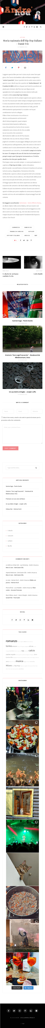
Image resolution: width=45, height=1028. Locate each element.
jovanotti (26, 651)
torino (9, 646)
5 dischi (10, 530)
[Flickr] (36, 1011)
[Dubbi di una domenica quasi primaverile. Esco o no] (22, 802)
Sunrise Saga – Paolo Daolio (22, 321)
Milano (9, 665)
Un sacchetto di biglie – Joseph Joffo (22, 392)
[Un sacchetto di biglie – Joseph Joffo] (22, 375)
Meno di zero (12, 661)
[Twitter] (14, 1011)
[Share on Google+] (27, 240)
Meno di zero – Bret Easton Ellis (14, 567)
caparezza (16, 227)
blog (21, 666)
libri (9, 669)
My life (10, 546)
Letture (22, 37)
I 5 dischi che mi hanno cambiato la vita (10, 275)
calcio (32, 650)
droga (33, 657)
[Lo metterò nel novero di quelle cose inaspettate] (22, 769)
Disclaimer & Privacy (28, 1017)
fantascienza (30, 641)
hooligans (32, 654)
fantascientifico (31, 666)
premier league (25, 654)
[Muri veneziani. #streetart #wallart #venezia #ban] (22, 935)
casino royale (10, 654)
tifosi (25, 641)
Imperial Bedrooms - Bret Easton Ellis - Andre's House (20, 573)
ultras (31, 646)
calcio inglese (20, 641)
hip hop (31, 231)
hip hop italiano (13, 235)
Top (23, 1023)
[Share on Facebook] (6, 67)
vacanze (19, 651)
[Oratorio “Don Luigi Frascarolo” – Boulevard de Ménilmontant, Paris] (22, 339)
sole (31, 657)
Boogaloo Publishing (18, 657)
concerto (32, 661)
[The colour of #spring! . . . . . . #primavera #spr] (22, 736)
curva (35, 646)
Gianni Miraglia (20, 646)
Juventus (21, 669)
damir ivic (28, 227)
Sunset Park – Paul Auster (13, 598)
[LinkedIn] (31, 1011)
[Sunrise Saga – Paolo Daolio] (22, 304)
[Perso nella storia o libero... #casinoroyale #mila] (22, 703)
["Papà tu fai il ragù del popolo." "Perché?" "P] (22, 902)
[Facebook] (8, 1011)
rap (36, 235)
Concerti (10, 536)
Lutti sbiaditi (38, 274)
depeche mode (26, 657)
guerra (20, 654)
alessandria (15, 669)
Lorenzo (37, 657)
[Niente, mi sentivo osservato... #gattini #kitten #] (22, 869)
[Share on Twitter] (12, 67)
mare (28, 661)
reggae (25, 661)
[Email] (25, 67)
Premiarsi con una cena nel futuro (15, 499)
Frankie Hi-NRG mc (17, 231)
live (13, 666)
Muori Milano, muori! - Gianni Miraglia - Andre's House (21, 595)
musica (27, 235)
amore (14, 646)
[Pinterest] (18, 67)
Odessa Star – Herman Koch (13, 509)
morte (17, 654)
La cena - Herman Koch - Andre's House (17, 580)
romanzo (11, 641)
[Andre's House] (22, 12)
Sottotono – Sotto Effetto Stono (30, 203)
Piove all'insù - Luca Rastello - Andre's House (18, 588)
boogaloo (27, 646)
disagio (7, 651)
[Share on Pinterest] (31, 240)
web (12, 669)
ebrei (16, 651)
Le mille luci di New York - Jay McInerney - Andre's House (21, 565)
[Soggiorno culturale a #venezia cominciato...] (22, 968)
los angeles (25, 666)
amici (7, 661)
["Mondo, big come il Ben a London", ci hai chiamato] (22, 836)
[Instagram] (20, 1011)
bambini (12, 651)
